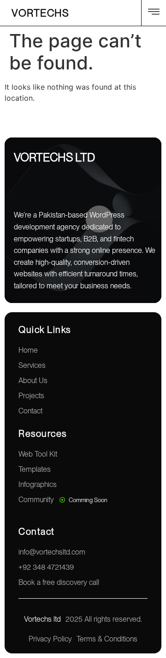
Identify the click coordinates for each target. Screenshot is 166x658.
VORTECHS (40, 13)
